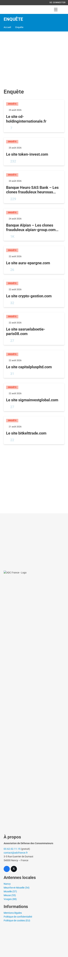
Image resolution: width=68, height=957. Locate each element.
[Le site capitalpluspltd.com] (34, 364)
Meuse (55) (10, 895)
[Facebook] (7, 869)
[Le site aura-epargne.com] (34, 260)
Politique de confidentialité (18, 916)
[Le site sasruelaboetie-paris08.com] (34, 328)
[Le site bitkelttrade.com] (34, 430)
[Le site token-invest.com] (34, 152)
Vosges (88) (10, 899)
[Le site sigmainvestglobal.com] (34, 397)
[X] (14, 869)
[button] (55, 9)
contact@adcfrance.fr (16, 852)
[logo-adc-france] (6, 9)
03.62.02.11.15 (12, 848)
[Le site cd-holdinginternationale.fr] (34, 116)
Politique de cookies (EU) (17, 920)
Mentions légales (13, 912)
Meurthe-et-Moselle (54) (16, 887)
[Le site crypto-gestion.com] (34, 293)
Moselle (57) (10, 891)
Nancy (7, 883)
